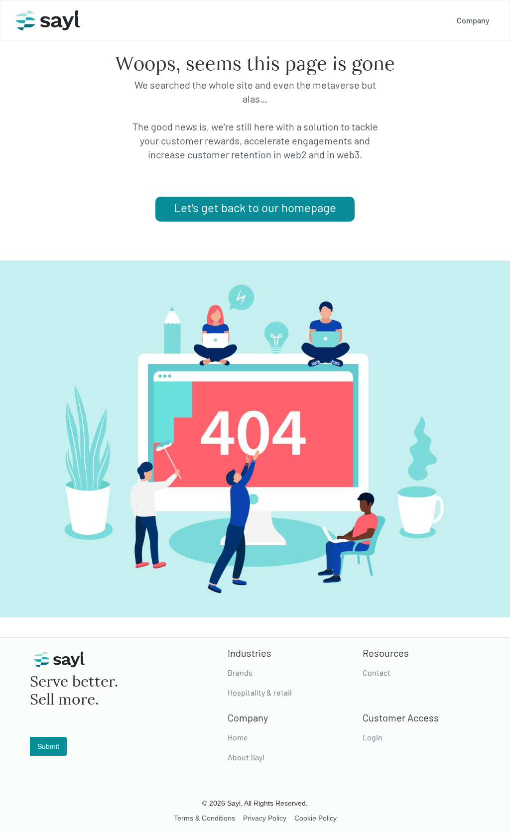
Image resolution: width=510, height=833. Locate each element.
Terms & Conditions (204, 818)
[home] (47, 20)
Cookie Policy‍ (315, 818)
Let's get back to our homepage (255, 207)
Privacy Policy (264, 818)
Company (473, 20)
